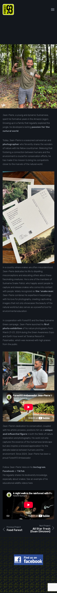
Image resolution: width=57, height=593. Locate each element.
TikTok (21, 471)
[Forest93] (8, 9)
